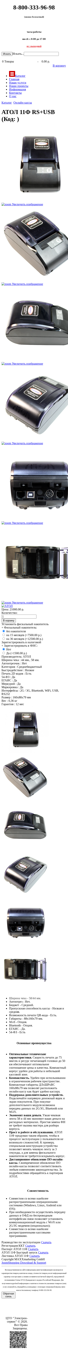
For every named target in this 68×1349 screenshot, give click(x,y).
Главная (14, 79)
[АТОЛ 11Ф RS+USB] (25, 729)
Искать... (18, 53)
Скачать (46, 1242)
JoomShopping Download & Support (24, 1262)
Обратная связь (8, 1295)
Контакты (15, 92)
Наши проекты (18, 86)
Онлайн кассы (22, 102)
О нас (12, 96)
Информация (17, 89)
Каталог (20, 75)
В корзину (59, 65)
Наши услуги (17, 82)
